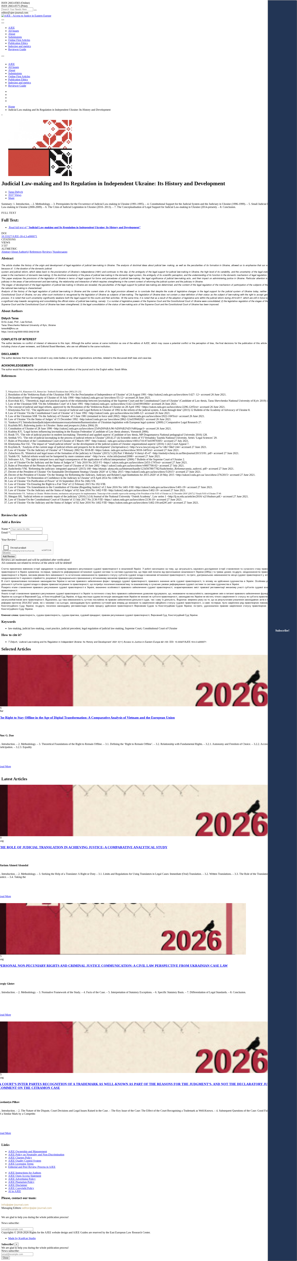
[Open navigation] (2, 19)
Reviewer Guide (17, 49)
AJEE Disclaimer (17, 1185)
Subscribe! (282, 630)
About (11, 33)
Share (11, 198)
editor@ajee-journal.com (37, 1208)
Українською (59, 251)
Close (5, 1258)
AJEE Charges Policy (20, 1157)
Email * (5, 532)
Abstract (5, 251)
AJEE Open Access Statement (24, 1175)
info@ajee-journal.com (15, 1204)
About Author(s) (20, 251)
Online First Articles (19, 40)
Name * (5, 528)
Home (11, 106)
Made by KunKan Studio (22, 1238)
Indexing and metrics (19, 46)
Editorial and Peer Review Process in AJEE (32, 1166)
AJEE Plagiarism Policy (21, 1182)
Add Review (9, 556)
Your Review (8, 539)
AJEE (11, 27)
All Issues (13, 30)
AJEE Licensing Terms (21, 1163)
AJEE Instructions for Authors (24, 1172)
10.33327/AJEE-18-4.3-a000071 (19, 236)
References (36, 251)
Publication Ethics (18, 43)
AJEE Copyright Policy (21, 1188)
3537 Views (14, 195)
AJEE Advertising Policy (22, 1178)
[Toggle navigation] (2, 22)
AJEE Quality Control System (24, 1160)
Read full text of (75, 227)
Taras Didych (15, 191)
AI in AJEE (14, 1191)
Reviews (47, 251)
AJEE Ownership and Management (27, 1151)
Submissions (15, 37)
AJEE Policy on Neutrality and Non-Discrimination (36, 1154)
